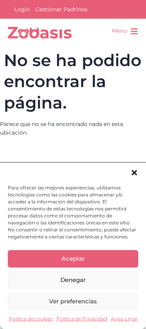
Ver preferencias (73, 301)
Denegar (73, 280)
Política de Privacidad (81, 319)
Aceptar (73, 258)
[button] (134, 173)
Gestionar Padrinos (61, 9)
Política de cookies (31, 319)
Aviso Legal (124, 319)
